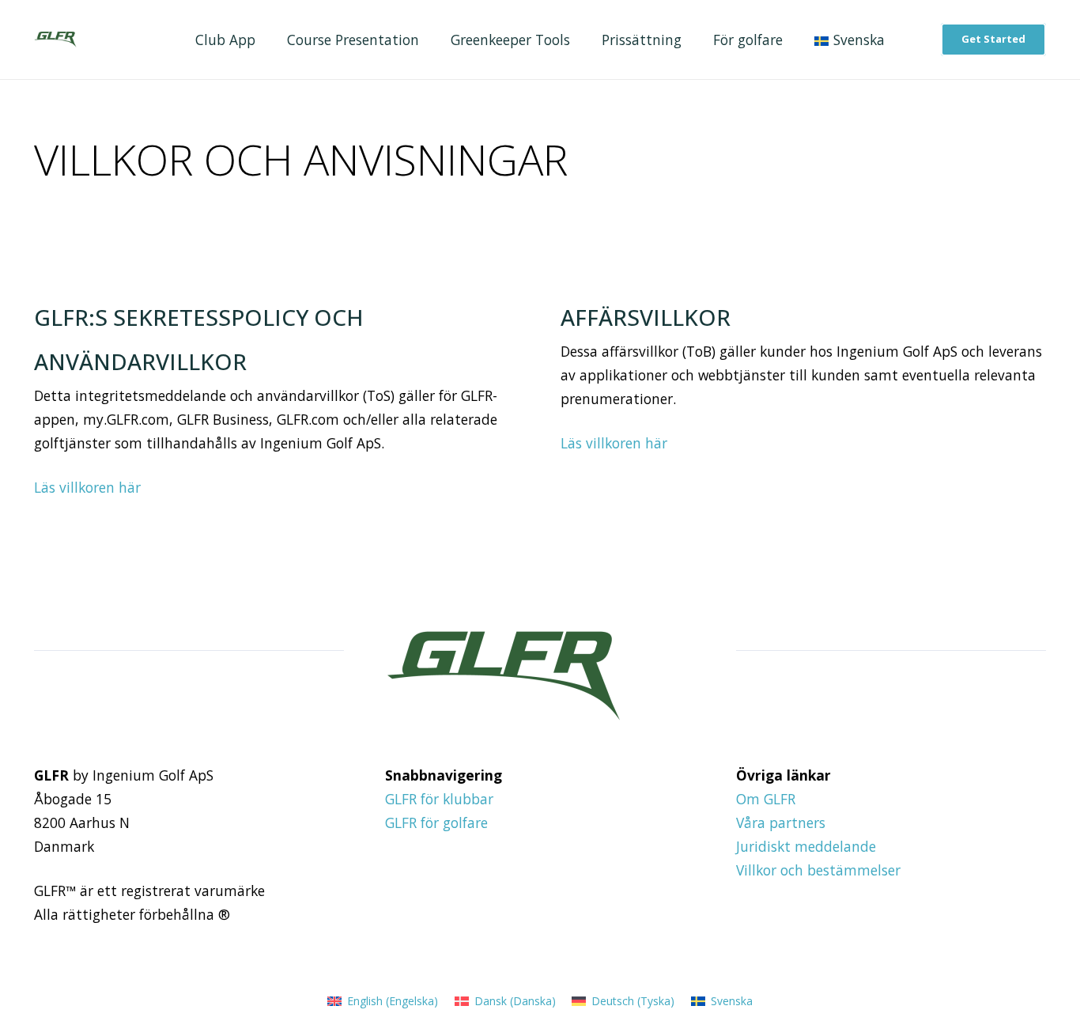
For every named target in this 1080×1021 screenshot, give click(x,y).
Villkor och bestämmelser (818, 869)
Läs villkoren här (87, 487)
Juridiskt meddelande (806, 846)
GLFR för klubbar (439, 798)
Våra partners (780, 822)
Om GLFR (765, 798)
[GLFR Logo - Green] (55, 39)
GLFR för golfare (436, 822)
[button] (897, 40)
